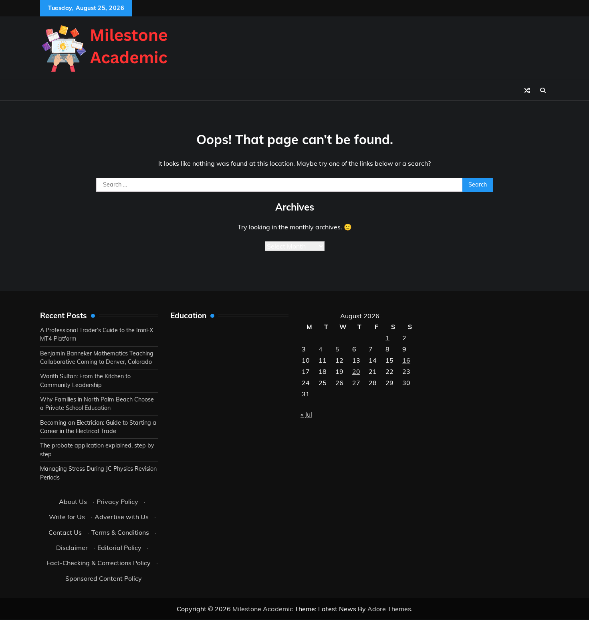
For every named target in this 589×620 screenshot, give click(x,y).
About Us (73, 502)
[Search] (543, 90)
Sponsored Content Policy (103, 578)
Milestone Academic (262, 609)
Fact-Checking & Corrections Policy (98, 563)
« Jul (306, 414)
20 (356, 371)
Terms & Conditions (120, 532)
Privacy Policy (117, 502)
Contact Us (65, 532)
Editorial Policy (119, 548)
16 (406, 360)
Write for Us (67, 517)
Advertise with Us (122, 517)
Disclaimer (72, 548)
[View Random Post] (527, 90)
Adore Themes (389, 609)
